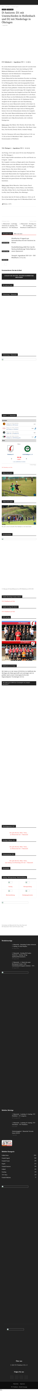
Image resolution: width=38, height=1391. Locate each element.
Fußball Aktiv (5, 259)
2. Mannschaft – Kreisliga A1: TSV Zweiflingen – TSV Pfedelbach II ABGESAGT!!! (28, 225)
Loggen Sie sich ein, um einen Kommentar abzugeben (19, 276)
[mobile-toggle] (3, 2)
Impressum (22, 1383)
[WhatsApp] (17, 32)
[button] (35, 2)
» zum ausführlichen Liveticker (19, 461)
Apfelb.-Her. (9, 433)
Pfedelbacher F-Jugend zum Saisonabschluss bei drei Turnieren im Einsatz (23, 240)
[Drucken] (25, 32)
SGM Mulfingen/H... (17, 437)
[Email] (21, 32)
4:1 (35, 432)
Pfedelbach (8, 424)
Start (3, 6)
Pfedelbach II (16, 433)
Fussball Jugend (15, 6)
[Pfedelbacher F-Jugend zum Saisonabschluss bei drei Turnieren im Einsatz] (6, 240)
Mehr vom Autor (18, 233)
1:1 (32, 437)
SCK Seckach (15, 424)
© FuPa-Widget (33, 464)
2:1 (35, 424)
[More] (29, 32)
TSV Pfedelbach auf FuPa (7, 467)
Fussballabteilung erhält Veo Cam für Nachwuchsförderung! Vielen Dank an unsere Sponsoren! (23, 249)
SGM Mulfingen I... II (28, 454)
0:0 (32, 428)
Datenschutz (15, 1383)
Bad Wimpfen (9, 429)
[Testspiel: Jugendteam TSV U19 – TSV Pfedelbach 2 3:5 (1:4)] (6, 258)
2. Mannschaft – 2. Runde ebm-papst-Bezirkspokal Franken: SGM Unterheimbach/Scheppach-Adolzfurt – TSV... (23, 964)
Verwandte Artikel (7, 233)
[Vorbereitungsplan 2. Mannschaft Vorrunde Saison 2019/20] (6, 1133)
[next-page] (6, 264)
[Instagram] (16, 1377)
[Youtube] (26, 1377)
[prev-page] (3, 264)
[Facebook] (9, 32)
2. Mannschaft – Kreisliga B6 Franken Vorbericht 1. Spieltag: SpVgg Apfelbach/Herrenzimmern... (21, 955)
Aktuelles (8, 6)
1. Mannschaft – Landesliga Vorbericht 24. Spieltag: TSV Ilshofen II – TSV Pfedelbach (10, 225)
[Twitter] (13, 32)
